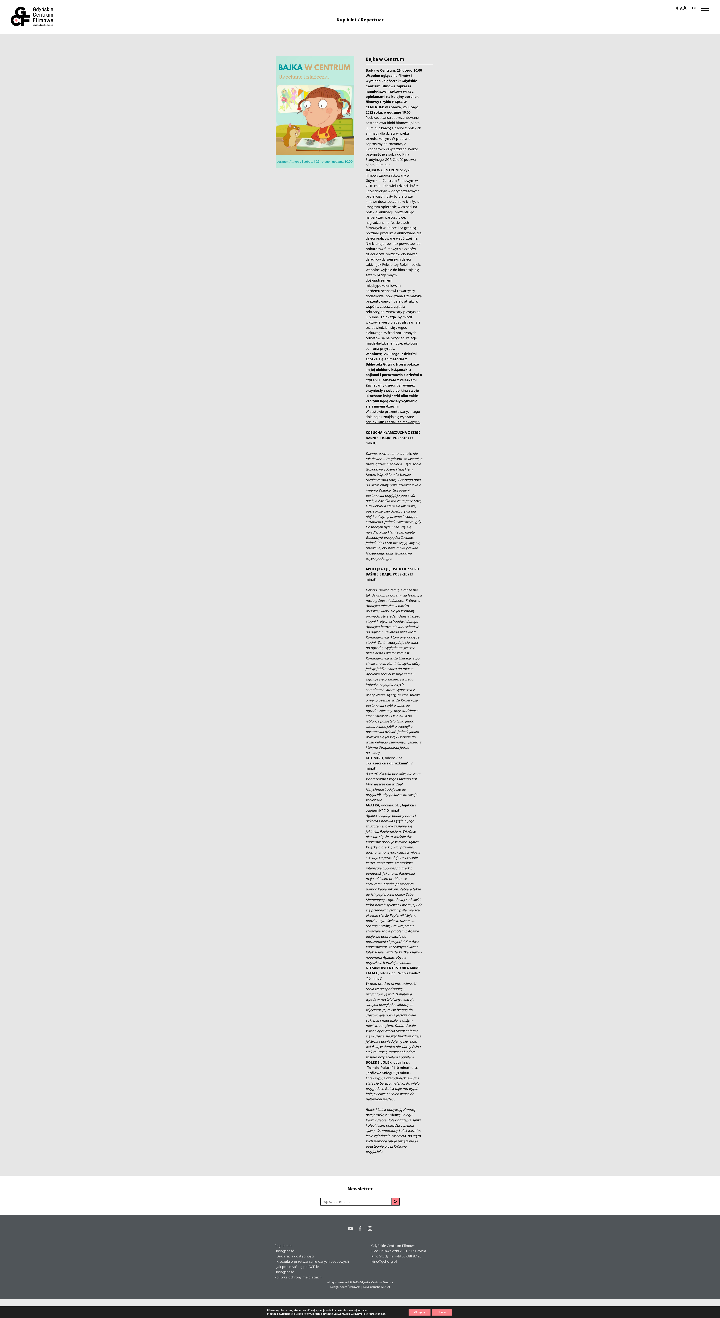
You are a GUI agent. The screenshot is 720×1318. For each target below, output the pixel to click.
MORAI (385, 1287)
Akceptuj (419, 1312)
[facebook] (363, 1229)
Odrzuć (442, 1312)
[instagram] (370, 1229)
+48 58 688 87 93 (408, 1256)
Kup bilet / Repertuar (360, 19)
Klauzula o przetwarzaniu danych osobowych (311, 1261)
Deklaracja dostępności (294, 1256)
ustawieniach (377, 1314)
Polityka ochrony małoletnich (298, 1277)
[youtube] (353, 1229)
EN (694, 8)
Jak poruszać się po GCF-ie (296, 1266)
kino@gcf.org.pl (384, 1261)
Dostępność (284, 1272)
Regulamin (283, 1245)
